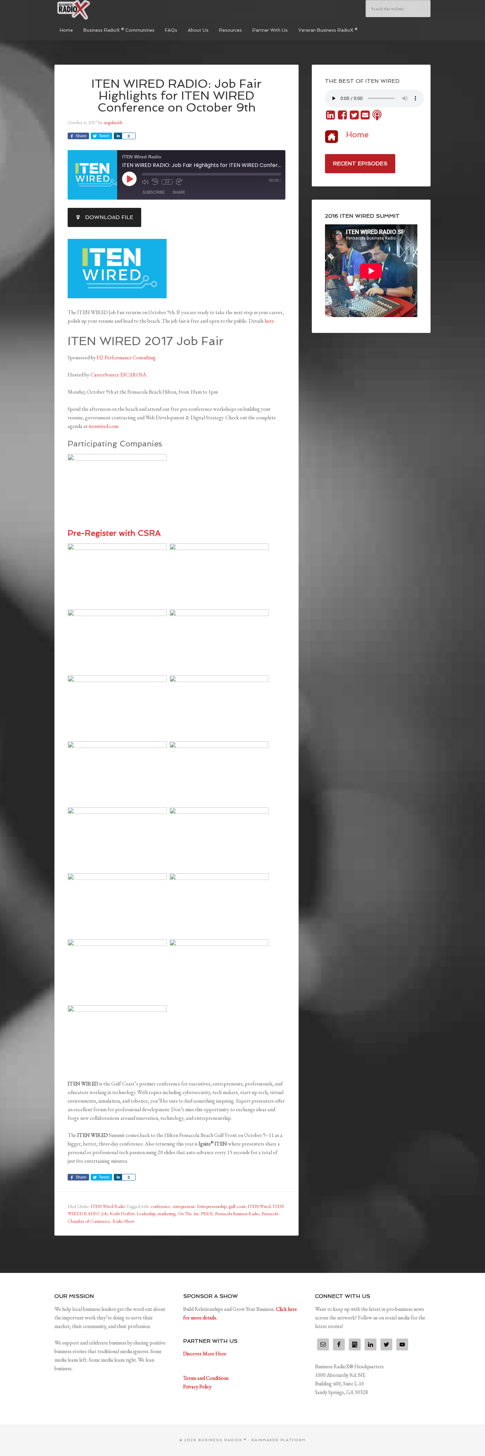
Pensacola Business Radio (237, 1213)
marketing (167, 1213)
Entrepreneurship (211, 1206)
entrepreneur (184, 1206)
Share (179, 192)
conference (160, 1206)
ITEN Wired (259, 1206)
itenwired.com (103, 426)
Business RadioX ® (103, 10)
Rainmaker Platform (278, 1440)
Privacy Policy (197, 1386)
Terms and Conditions (206, 1378)
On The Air (188, 1213)
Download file (109, 217)
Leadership (146, 1213)
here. (270, 320)
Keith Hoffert (122, 1213)
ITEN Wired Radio (108, 1206)
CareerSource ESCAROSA (118, 374)
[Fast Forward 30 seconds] (179, 181)
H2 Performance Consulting (126, 357)
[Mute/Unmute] (145, 182)
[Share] (118, 136)
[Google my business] (355, 1344)
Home (357, 134)
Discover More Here (204, 1353)
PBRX (207, 1213)
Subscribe (154, 192)
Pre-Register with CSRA (114, 533)
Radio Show (124, 1221)
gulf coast (237, 1206)
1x (167, 181)
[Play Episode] (129, 179)
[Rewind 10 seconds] (155, 181)
